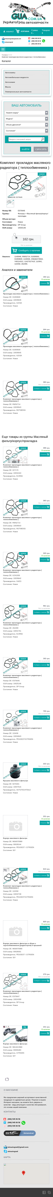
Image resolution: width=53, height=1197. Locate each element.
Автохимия (10, 82)
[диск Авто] (26, 13)
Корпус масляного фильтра (15, 838)
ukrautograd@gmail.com (13, 38)
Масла (8, 87)
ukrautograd (9, 42)
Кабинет (10, 32)
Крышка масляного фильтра (15, 781)
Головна (5, 55)
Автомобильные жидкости (17, 77)
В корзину (44, 283)
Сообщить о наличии (29, 250)
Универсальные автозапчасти (18, 92)
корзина (25, 31)
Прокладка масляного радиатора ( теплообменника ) (26, 294)
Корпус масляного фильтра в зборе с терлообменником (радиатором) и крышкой (22, 944)
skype (49, 1192)
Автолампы (10, 73)
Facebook (44, 1192)
